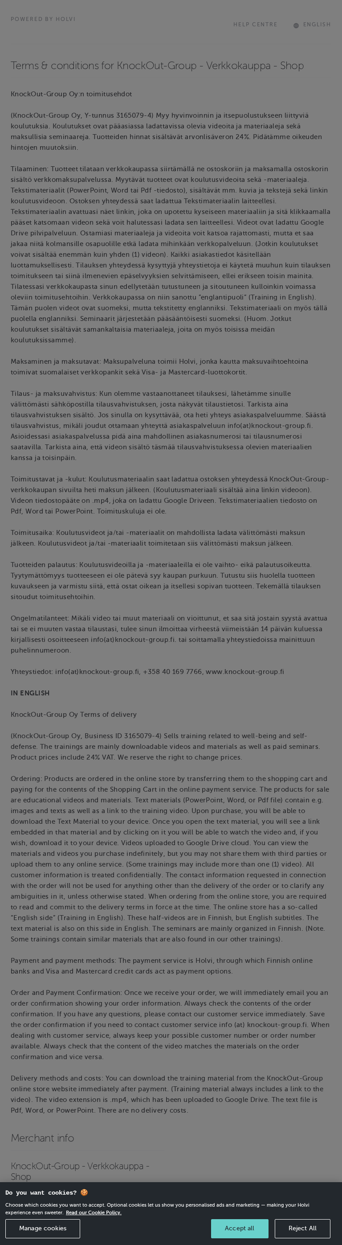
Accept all (239, 1228)
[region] (171, 1213)
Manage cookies (42, 1228)
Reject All (303, 1228)
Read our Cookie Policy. (94, 1212)
